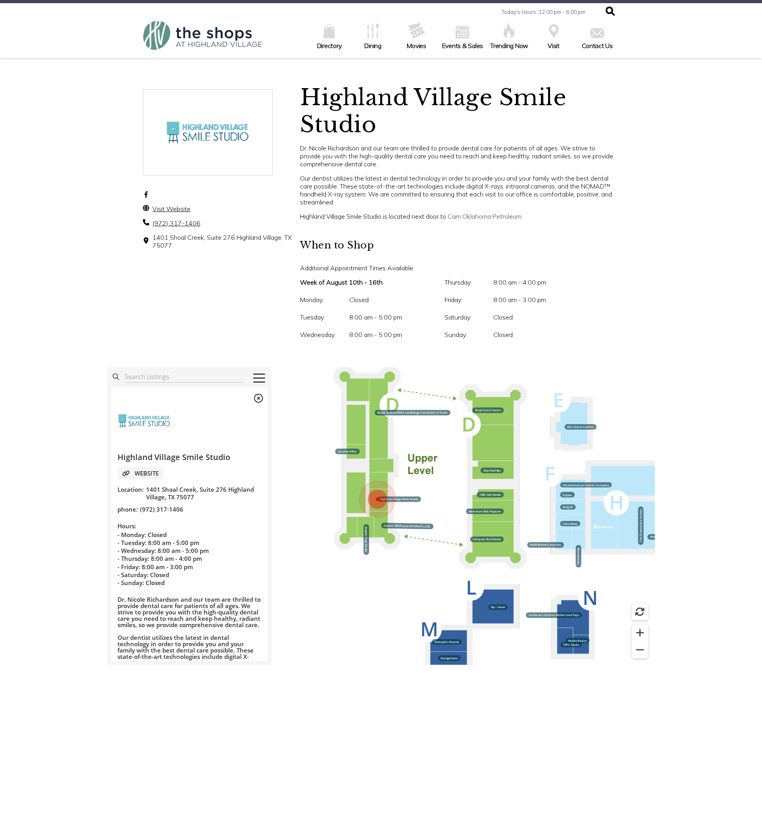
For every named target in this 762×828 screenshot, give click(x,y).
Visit (554, 46)
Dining (372, 46)
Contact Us (597, 46)
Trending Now (509, 46)
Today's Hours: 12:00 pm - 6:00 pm (543, 12)
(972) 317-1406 (176, 223)
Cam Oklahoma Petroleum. (485, 216)
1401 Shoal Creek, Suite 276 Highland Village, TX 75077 (222, 241)
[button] (610, 12)
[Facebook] (146, 194)
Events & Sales (462, 46)
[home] (202, 39)
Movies (416, 46)
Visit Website (171, 209)
